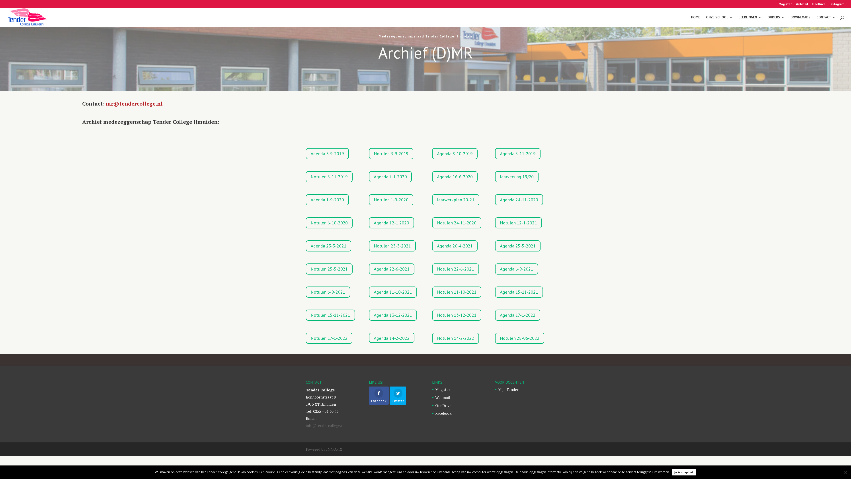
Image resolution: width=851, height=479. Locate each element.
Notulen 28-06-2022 (519, 338)
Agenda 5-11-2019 (518, 154)
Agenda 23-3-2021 (328, 246)
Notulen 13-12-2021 (456, 315)
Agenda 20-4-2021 (455, 246)
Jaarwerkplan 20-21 (455, 200)
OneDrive (818, 4)
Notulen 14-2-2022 (455, 338)
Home (695, 17)
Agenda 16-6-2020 (455, 177)
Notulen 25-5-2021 (329, 269)
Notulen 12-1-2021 (518, 223)
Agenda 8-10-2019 (455, 154)
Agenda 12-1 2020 (391, 223)
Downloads (800, 17)
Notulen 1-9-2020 (391, 200)
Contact (823, 17)
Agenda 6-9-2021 (516, 269)
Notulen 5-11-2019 (329, 177)
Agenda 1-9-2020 (327, 200)
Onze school (717, 17)
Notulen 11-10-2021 (456, 292)
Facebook (443, 413)
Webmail (802, 4)
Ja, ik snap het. (684, 472)
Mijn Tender (508, 389)
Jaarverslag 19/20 (517, 177)
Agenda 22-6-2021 (392, 269)
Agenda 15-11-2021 (519, 292)
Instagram (837, 4)
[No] (845, 472)
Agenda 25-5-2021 (518, 246)
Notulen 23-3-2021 (392, 246)
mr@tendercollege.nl (134, 103)
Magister (785, 4)
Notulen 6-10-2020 (329, 223)
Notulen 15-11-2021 (330, 315)
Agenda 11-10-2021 (393, 292)
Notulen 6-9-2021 (328, 292)
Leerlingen (748, 17)
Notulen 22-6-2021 (455, 269)
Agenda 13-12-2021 (393, 315)
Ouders (773, 17)
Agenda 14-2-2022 (392, 338)
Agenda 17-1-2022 (517, 315)
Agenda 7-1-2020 (390, 177)
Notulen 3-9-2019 (391, 154)
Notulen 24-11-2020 (456, 223)
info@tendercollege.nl (325, 425)
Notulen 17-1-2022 (329, 338)
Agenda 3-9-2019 (327, 154)
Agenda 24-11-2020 (519, 200)
